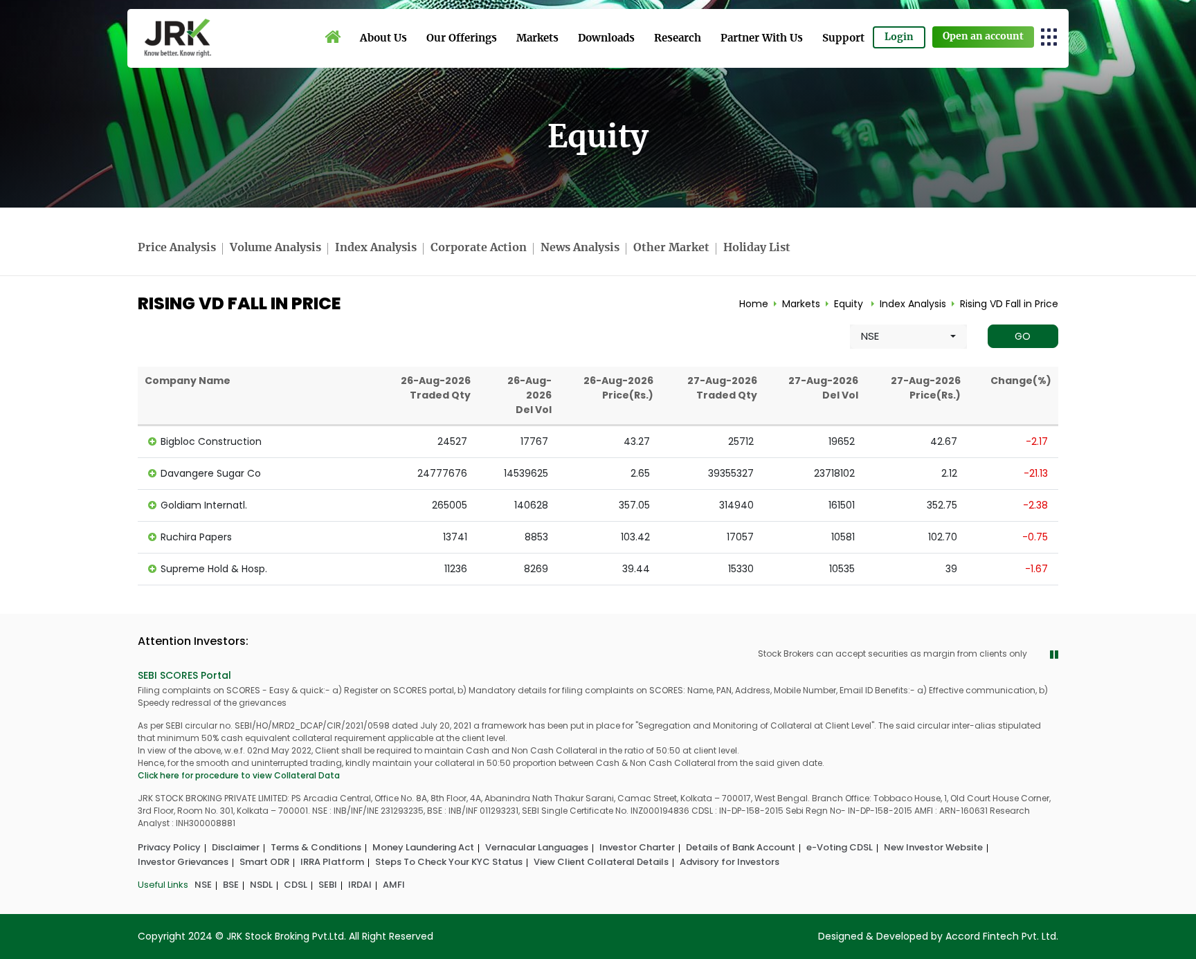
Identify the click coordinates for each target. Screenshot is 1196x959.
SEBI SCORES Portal (184, 675)
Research (677, 38)
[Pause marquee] (1054, 655)
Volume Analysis (275, 247)
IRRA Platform (332, 861)
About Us (383, 38)
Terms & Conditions (316, 847)
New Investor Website (933, 847)
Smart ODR (264, 861)
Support (843, 38)
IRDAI (360, 884)
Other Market (671, 247)
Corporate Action (479, 247)
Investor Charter (637, 847)
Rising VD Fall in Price (1009, 304)
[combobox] (908, 337)
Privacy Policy (169, 847)
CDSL (295, 884)
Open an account (983, 37)
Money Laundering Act (423, 847)
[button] (1049, 36)
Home (753, 304)
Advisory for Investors (729, 861)
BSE (231, 884)
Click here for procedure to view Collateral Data (239, 775)
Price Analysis (177, 247)
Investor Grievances (183, 861)
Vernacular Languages (536, 847)
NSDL (261, 884)
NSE (203, 884)
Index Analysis (376, 247)
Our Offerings (461, 38)
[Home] (332, 37)
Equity (848, 304)
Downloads (606, 38)
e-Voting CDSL (839, 847)
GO (1023, 336)
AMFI (394, 884)
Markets (537, 38)
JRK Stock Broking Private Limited (177, 39)
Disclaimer (236, 847)
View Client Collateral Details (601, 861)
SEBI (327, 884)
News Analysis (580, 247)
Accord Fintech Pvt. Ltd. (1001, 936)
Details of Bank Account (740, 847)
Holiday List (756, 247)
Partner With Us (762, 38)
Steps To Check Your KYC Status (449, 861)
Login (899, 37)
